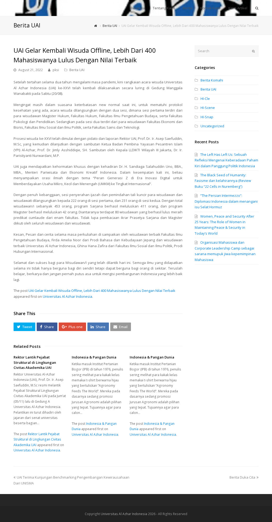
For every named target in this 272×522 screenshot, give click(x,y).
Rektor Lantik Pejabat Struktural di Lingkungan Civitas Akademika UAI (35, 362)
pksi (56, 70)
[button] (24, 327)
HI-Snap (207, 117)
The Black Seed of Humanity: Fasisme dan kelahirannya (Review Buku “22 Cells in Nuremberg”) (223, 181)
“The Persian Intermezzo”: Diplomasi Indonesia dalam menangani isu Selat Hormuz (226, 201)
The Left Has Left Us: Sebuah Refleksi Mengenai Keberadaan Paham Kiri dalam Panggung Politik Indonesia (226, 160)
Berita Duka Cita (242, 477)
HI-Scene (208, 107)
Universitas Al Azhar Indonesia (67, 296)
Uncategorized (212, 126)
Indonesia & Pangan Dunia (94, 357)
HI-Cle (205, 98)
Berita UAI (76, 70)
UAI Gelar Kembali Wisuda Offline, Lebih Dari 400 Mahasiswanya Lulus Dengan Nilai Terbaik (101, 290)
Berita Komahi (212, 80)
